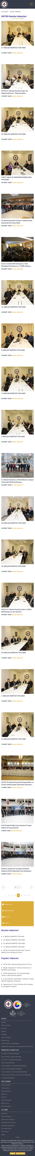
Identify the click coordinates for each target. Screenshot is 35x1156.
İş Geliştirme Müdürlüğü (7, 1078)
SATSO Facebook (6, 1100)
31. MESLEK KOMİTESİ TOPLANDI (14, 947)
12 (22, 895)
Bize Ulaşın (4, 1113)
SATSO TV (4, 1094)
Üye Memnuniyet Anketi (7, 1125)
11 (18, 895)
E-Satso (6, 923)
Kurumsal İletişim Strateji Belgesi (10, 1043)
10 (15, 895)
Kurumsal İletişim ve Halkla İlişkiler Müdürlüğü (13, 1065)
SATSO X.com (5, 1103)
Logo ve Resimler (6, 1037)
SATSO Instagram (6, 1106)
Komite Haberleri (15, 11)
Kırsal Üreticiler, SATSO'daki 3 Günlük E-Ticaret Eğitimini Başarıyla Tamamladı (17, 980)
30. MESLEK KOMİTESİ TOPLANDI (14, 943)
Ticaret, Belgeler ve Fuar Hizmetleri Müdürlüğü (14, 1072)
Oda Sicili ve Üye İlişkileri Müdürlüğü (11, 1059)
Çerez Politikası (20, 1153)
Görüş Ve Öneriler (6, 1116)
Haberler (3, 1022)
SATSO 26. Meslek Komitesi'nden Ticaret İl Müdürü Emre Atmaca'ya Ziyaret (15, 951)
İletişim (3, 1134)
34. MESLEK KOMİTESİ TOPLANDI (14, 940)
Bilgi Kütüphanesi (6, 1091)
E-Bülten (3, 1031)
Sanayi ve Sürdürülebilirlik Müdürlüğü (11, 1068)
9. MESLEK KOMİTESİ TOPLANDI (13, 936)
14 (29, 895)
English (17, 1137)
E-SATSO (3, 1097)
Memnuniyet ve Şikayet (7, 1119)
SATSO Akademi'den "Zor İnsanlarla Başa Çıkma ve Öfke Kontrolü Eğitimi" (15, 974)
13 (25, 895)
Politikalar (4, 1034)
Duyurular (4, 1028)
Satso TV (7, 917)
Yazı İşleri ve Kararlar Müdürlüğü (10, 1053)
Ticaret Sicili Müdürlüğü (7, 1062)
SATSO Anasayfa (6, 1085)
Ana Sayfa (4, 11)
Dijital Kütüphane (9, 910)
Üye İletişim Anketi (6, 1128)
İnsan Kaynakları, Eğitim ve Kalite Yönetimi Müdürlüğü (16, 1075)
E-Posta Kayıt (5, 1131)
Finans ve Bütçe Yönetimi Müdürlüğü (11, 1056)
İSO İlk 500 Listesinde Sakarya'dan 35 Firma (17, 964)
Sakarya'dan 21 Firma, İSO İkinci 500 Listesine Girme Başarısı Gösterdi (17, 985)
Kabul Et (12, 1153)
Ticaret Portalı (8, 904)
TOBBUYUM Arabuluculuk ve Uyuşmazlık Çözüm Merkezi (17, 1046)
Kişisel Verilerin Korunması (8, 1122)
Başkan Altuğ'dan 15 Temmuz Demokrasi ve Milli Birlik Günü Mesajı (16, 969)
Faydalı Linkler (5, 1040)
